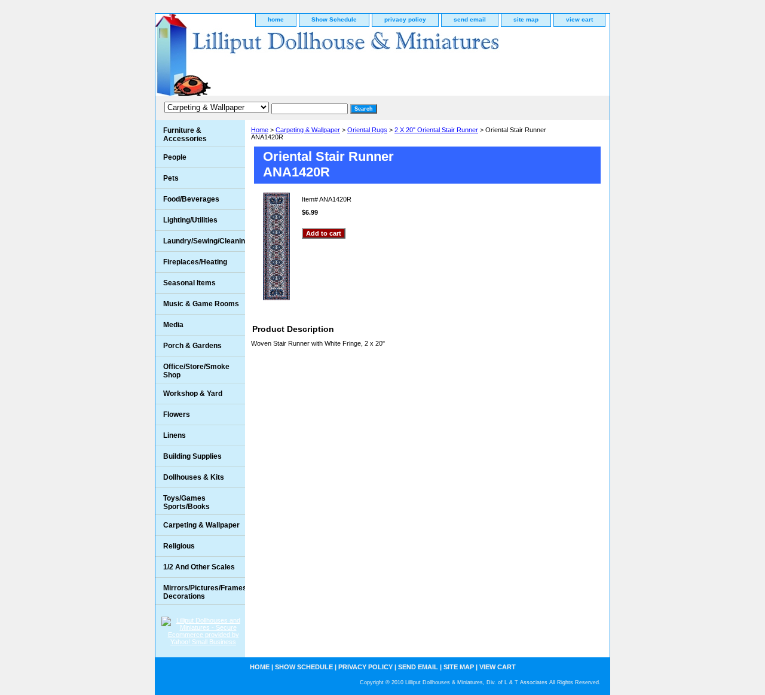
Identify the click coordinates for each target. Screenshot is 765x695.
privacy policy (405, 19)
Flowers (176, 414)
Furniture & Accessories (185, 134)
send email (470, 19)
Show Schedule (334, 19)
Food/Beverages (191, 199)
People (174, 157)
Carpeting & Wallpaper (308, 129)
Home (259, 129)
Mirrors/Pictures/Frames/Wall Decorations (204, 592)
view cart (579, 19)
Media (173, 325)
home (276, 19)
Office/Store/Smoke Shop (196, 370)
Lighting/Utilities (190, 220)
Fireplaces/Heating (195, 262)
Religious (179, 546)
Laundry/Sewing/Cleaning (204, 241)
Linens (174, 435)
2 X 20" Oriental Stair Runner (436, 129)
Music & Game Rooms (201, 304)
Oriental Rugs (367, 129)
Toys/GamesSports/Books (186, 502)
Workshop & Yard (192, 393)
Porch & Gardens (192, 346)
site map (525, 19)
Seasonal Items (189, 283)
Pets (171, 178)
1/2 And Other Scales (199, 567)
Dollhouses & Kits (193, 477)
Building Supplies (192, 456)
